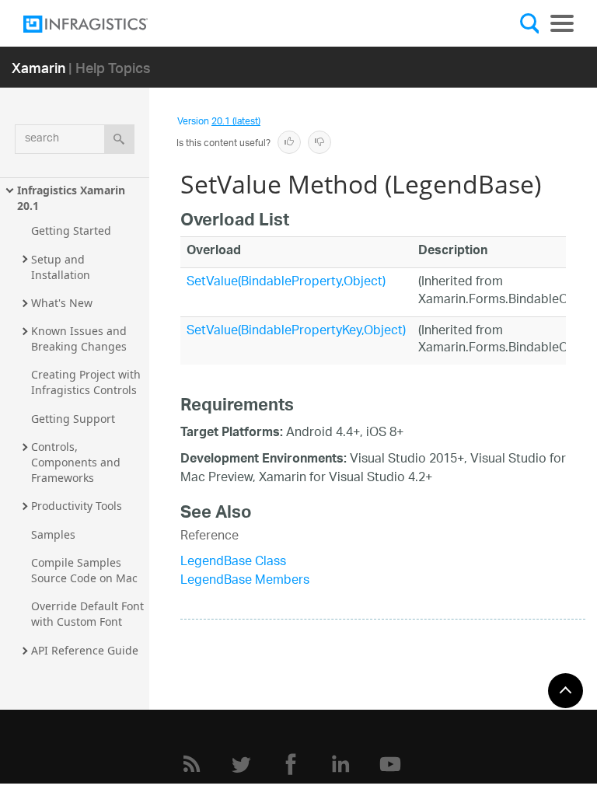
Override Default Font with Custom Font (89, 614)
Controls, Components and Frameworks (77, 462)
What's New (62, 302)
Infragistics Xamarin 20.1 (72, 198)
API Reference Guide (84, 650)
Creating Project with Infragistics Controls (87, 382)
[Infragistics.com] (101, 24)
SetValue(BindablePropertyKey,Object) (296, 331)
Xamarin (38, 67)
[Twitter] (241, 764)
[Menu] (562, 23)
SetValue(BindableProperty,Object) (286, 282)
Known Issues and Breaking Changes (80, 338)
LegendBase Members (244, 581)
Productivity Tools (76, 505)
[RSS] (191, 764)
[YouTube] (390, 764)
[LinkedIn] (340, 764)
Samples (53, 534)
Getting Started (71, 230)
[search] (119, 139)
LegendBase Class (233, 562)
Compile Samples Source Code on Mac (84, 570)
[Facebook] (290, 764)
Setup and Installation (60, 267)
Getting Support (73, 418)
